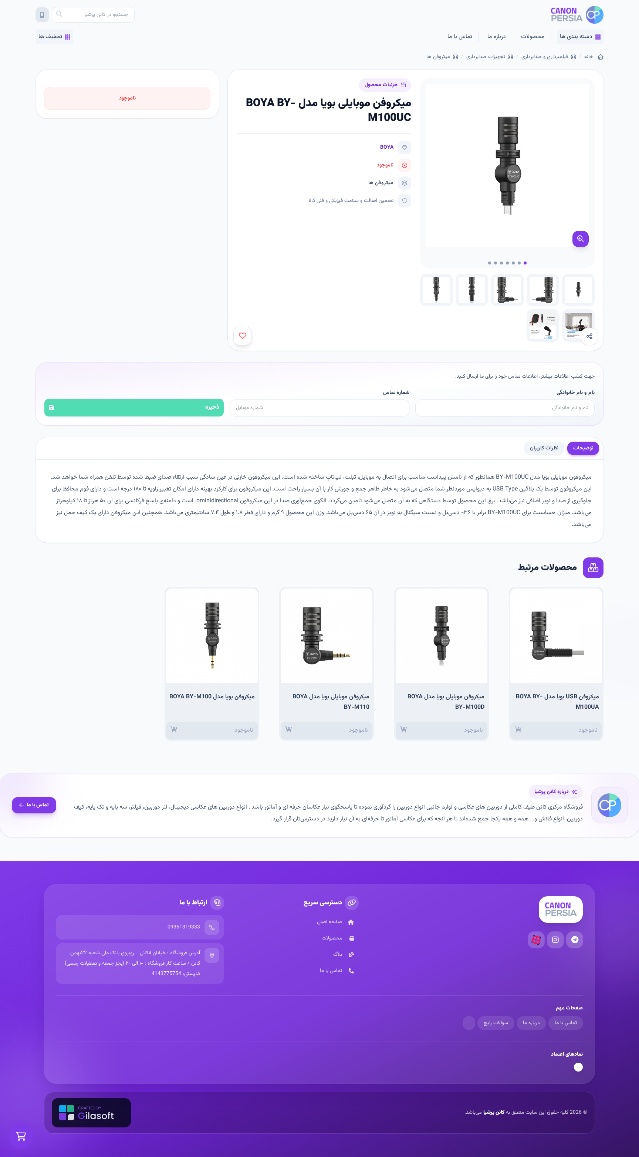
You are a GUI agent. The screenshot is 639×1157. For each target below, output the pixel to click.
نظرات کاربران (544, 448)
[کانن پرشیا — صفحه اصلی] (577, 15)
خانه (588, 57)
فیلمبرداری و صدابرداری (544, 57)
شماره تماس (396, 393)
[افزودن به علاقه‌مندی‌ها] (242, 336)
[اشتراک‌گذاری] (589, 336)
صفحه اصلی (329, 922)
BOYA (386, 147)
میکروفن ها (438, 57)
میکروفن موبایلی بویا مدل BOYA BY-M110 (331, 702)
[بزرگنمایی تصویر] (580, 239)
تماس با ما (459, 36)
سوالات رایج (496, 1023)
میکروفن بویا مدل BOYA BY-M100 (212, 697)
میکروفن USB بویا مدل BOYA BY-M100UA (557, 702)
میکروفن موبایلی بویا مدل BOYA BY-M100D (446, 702)
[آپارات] (536, 940)
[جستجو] (59, 14)
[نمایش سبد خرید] (21, 1136)
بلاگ (337, 955)
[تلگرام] (575, 940)
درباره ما (496, 36)
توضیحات (583, 448)
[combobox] (93, 15)
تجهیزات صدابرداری (485, 57)
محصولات (533, 36)
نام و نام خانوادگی (576, 393)
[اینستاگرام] (555, 940)
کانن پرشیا (493, 1113)
